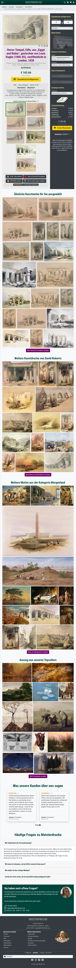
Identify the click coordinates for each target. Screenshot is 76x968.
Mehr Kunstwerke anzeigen (38, 776)
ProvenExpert (17, 817)
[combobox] (62, 28)
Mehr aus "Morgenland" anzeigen (38, 652)
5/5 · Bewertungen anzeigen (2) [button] (29, 184)
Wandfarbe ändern (15, 181)
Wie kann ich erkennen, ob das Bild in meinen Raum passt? (25, 864)
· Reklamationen (7, 945)
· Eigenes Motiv (31, 934)
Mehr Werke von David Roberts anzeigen (38, 474)
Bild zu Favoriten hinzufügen (36, 176)
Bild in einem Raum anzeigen (35, 181)
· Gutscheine (30, 943)
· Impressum (6, 936)
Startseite (4, 7)
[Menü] (2, 2)
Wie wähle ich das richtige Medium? (17, 870)
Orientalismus (19, 7)
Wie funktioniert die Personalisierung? (18, 843)
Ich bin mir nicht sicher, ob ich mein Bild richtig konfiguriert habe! (27, 877)
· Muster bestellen (32, 945)
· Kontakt (5, 934)
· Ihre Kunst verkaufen (33, 936)
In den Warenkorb (63, 128)
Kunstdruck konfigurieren (27, 79)
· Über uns (5, 947)
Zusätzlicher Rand (55, 26)
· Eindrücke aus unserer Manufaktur (36, 941)
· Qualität (29, 938)
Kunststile (11, 7)
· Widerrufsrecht (7, 943)
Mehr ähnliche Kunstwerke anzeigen (38, 350)
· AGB (4, 938)
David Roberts (28, 7)
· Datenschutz (6, 941)
